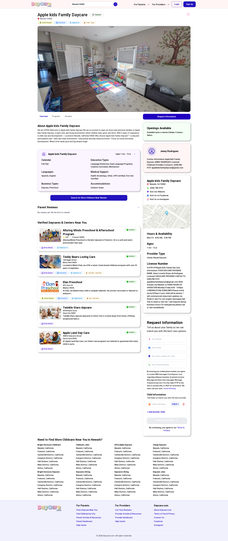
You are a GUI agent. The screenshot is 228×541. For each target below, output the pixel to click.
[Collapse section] (134, 154)
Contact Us (159, 517)
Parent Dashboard (84, 521)
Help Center (81, 525)
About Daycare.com (162, 510)
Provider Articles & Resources (128, 514)
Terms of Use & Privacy (164, 514)
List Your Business (123, 510)
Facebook (158, 521)
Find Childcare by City (85, 514)
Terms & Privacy (169, 388)
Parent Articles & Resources (88, 517)
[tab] (44, 116)
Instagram (158, 525)
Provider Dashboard (123, 517)
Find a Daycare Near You (86, 510)
